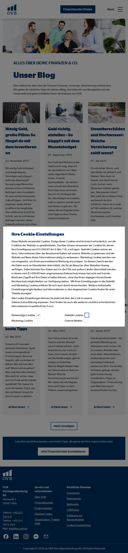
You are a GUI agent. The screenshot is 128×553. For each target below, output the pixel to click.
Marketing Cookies (22, 320)
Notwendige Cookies (23, 315)
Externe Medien (73, 320)
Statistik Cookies (74, 315)
